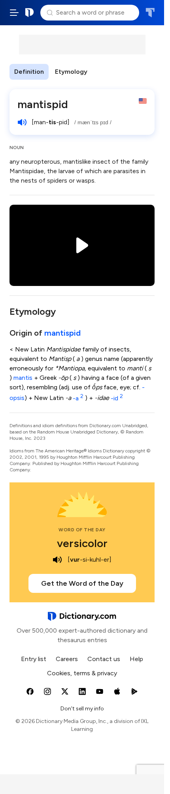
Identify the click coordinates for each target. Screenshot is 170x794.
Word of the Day (82, 529)
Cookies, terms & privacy (82, 673)
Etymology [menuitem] (71, 71)
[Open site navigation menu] (14, 12)
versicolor (82, 543)
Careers (67, 659)
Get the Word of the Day (82, 583)
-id (117, 398)
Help (136, 659)
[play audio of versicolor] (57, 559)
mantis (22, 377)
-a (78, 398)
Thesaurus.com (150, 12)
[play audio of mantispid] (22, 122)
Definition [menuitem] (29, 71)
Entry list (33, 659)
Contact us (103, 659)
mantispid (62, 333)
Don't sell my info (82, 708)
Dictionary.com (29, 12)
